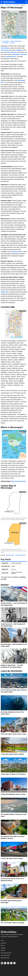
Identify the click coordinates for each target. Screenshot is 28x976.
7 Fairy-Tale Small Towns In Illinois (12, 754)
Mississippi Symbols (21, 555)
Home (2, 940)
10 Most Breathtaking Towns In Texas (13, 794)
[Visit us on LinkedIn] (14, 963)
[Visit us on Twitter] (8, 963)
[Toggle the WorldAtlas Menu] (1, 2)
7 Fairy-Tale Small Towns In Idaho (12, 858)
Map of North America (18, 481)
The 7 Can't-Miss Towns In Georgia (12, 922)
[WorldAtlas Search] (26, 2)
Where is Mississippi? (16, 41)
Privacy (2, 945)
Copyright (3, 948)
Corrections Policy (5, 955)
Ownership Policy (5, 957)
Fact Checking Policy (6, 952)
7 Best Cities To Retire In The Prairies (13, 774)
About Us (3, 950)
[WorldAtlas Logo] (10, 2)
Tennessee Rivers (17, 251)
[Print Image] (22, 12)
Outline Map (5, 42)
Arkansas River (11, 56)
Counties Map (6, 41)
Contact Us (3, 943)
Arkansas (16, 54)
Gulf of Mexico (11, 52)
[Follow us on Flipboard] (2, 963)
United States (5, 48)
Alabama (19, 50)
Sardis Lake (5, 292)
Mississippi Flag (10, 555)
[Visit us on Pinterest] (11, 963)
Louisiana (23, 54)
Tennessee (4, 50)
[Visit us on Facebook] (5, 963)
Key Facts (12, 42)
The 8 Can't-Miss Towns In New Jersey (13, 734)
